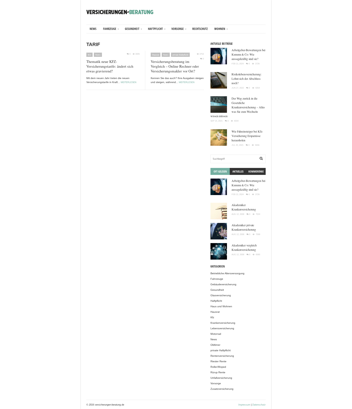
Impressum (244, 404)
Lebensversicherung (222, 328)
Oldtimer (215, 344)
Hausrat (155, 54)
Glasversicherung (220, 295)
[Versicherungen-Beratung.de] (119, 12)
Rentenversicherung (222, 355)
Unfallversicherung (221, 377)
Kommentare (256, 171)
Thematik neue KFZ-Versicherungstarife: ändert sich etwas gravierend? (109, 66)
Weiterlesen (128, 82)
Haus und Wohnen (221, 306)
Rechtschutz (200, 29)
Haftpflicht (155, 29)
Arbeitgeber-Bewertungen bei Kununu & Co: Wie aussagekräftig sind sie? (248, 54)
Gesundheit (132, 29)
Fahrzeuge (109, 29)
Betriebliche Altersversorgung (227, 273)
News (93, 29)
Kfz (89, 54)
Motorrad (215, 333)
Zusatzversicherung (221, 388)
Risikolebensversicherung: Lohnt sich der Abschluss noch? (246, 78)
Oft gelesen (220, 171)
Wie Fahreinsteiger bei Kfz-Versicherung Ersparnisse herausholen (247, 135)
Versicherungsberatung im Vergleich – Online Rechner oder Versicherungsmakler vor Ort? (175, 66)
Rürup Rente (217, 372)
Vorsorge (177, 29)
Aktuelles (237, 171)
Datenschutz (259, 404)
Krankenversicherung (222, 322)
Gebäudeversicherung (223, 284)
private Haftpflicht (180, 54)
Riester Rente (218, 361)
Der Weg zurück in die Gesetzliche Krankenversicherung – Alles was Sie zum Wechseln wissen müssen (237, 107)
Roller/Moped (218, 366)
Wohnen (219, 29)
